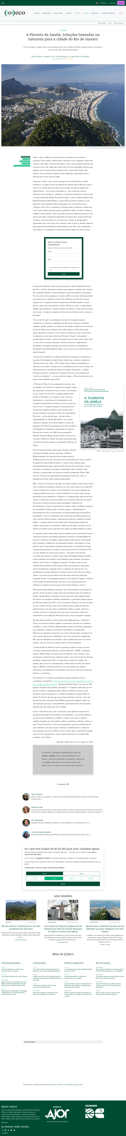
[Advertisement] (110, 455)
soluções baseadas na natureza (22, 165)
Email (49, 259)
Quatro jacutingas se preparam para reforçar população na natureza (45, 993)
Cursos (121, 13)
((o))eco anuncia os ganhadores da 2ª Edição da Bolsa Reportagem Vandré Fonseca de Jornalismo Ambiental (14, 983)
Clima (109, 23)
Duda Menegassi (63, 942)
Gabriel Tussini (105, 944)
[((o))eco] (15, 13)
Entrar (4, 1133)
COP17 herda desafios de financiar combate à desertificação (44, 986)
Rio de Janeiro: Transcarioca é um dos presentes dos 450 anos (21, 927)
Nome (49, 251)
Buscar (104, 3)
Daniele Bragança (21, 940)
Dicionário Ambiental (109, 13)
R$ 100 (90, 878)
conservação (27, 159)
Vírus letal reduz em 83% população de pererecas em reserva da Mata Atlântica (46, 970)
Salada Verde (58, 13)
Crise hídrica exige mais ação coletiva (14, 976)
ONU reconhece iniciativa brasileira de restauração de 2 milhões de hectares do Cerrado (78, 994)
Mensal (44, 873)
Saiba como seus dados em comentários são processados (66, 1084)
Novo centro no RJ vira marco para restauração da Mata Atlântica (108, 993)
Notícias (37, 13)
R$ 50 (72, 878)
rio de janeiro (26, 163)
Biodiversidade (102, 23)
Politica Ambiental (119, 23)
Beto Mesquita (62, 56)
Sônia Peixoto (37, 56)
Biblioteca (95, 13)
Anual (81, 873)
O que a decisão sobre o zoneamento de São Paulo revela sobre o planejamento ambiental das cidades (77, 985)
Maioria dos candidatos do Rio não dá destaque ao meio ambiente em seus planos (105, 929)
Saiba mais (4, 1122)
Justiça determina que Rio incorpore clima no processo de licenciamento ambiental (108, 985)
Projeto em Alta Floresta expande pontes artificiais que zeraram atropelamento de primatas (47, 978)
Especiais (68, 13)
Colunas (77, 13)
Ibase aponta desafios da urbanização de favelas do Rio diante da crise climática (110, 970)
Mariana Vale (49, 56)
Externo (35, 967)
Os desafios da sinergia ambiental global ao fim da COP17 (78, 970)
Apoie (121, 3)
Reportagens (47, 13)
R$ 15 (35, 878)
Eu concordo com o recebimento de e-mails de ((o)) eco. (65, 268)
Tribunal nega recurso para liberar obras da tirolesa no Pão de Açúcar (110, 977)
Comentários (62, 784)
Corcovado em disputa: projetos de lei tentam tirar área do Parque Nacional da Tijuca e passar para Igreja (63, 929)
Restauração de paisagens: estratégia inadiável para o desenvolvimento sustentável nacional (14, 992)
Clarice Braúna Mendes (79, 56)
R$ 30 (54, 878)
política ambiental (25, 161)
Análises (86, 13)
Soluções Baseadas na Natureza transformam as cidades (12, 970)
